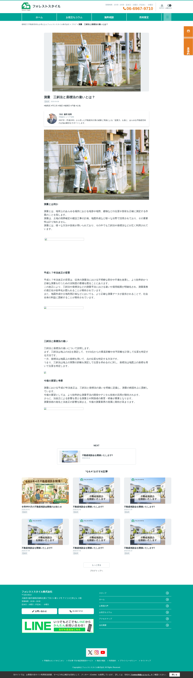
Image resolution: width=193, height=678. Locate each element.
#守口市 (54, 106)
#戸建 (73, 106)
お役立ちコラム (74, 17)
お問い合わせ (41, 611)
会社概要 (102, 625)
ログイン (162, 8)
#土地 (78, 106)
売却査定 (144, 17)
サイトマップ (146, 661)
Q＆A (47, 101)
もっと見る (96, 565)
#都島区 (47, 106)
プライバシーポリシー (128, 661)
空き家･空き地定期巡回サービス (80, 661)
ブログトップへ (96, 571)
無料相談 (109, 17)
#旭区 (60, 106)
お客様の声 (103, 606)
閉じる (174, 675)
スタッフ (102, 593)
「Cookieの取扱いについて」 (140, 675)
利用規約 (112, 661)
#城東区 (66, 106)
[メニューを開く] (167, 17)
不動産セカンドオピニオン (54, 661)
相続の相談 (101, 661)
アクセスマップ (105, 619)
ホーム (39, 17)
